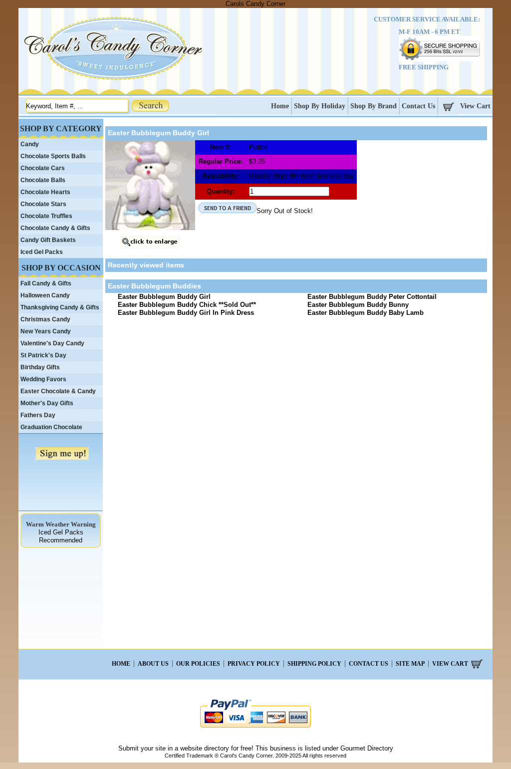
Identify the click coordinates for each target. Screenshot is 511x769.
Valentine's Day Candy (52, 343)
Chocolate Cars (42, 168)
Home (280, 106)
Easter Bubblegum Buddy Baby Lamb (365, 312)
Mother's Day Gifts (46, 403)
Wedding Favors (43, 379)
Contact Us (418, 106)
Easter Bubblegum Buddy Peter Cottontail (372, 296)
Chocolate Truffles (46, 216)
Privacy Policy (254, 663)
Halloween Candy (45, 295)
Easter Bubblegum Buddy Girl (164, 296)
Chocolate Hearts (45, 192)
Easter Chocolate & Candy (58, 391)
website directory (204, 748)
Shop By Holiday (319, 106)
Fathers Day (37, 415)
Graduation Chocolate (51, 427)
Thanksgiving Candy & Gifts (59, 307)
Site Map (410, 663)
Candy (29, 144)
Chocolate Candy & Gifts (55, 228)
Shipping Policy (314, 663)
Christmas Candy (45, 319)
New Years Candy (45, 331)
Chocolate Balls (42, 180)
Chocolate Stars (43, 204)
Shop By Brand (373, 106)
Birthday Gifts (40, 367)
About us (153, 663)
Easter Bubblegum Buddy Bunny (358, 304)
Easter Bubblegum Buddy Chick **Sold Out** (187, 304)
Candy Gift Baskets (48, 240)
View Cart (475, 106)
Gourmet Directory (366, 748)
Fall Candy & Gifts (45, 283)
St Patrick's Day (43, 355)
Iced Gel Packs (41, 252)
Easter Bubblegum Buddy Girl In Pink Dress (186, 312)
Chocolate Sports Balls (53, 156)
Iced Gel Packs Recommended (60, 536)
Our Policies (198, 663)
